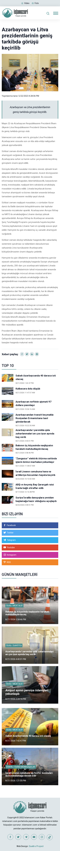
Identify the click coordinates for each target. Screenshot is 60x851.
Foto (37, 3)
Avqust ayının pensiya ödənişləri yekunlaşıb (26, 692)
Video (26, 3)
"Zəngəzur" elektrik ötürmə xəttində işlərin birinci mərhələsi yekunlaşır (36, 460)
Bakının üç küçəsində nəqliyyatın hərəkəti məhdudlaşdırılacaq (34, 447)
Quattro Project (36, 846)
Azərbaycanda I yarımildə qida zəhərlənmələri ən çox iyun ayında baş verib (35, 433)
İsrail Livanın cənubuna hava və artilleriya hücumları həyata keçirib (35, 473)
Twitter (10, 532)
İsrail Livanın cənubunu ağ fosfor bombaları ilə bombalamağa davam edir (29, 774)
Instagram (11, 555)
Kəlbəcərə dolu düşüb (28, 388)
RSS (9, 562)
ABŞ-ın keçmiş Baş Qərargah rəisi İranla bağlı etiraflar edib (35, 486)
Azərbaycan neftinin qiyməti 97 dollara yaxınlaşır (33, 403)
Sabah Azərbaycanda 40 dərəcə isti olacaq (36, 377)
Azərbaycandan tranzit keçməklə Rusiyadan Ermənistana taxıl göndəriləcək (34, 418)
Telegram (11, 540)
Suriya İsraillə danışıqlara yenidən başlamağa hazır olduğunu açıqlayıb (36, 499)
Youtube (11, 547)
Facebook (11, 525)
